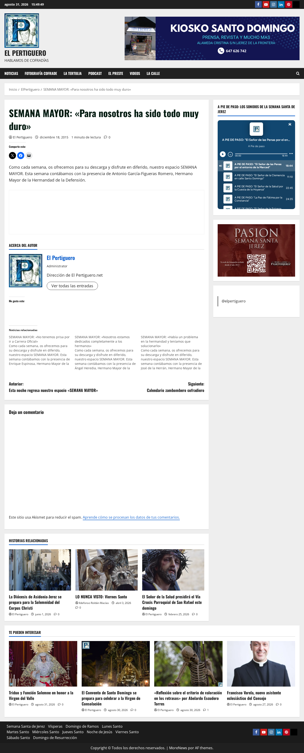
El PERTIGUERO (25, 53)
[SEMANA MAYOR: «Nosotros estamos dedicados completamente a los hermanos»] (108, 352)
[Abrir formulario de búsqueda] (298, 73)
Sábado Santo (18, 737)
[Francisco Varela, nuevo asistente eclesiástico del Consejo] (261, 663)
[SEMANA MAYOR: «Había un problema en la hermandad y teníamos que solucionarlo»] (174, 352)
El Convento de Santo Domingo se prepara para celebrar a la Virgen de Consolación (111, 698)
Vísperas (55, 726)
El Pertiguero (22, 137)
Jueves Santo (73, 731)
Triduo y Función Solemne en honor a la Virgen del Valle (41, 695)
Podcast (95, 73)
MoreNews (178, 747)
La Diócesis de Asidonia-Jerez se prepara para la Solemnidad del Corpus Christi (35, 602)
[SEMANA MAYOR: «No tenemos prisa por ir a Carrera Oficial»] (42, 350)
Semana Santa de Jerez (26, 726)
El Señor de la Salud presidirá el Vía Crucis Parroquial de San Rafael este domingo (172, 602)
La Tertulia (73, 73)
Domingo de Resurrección (55, 737)
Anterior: (53, 387)
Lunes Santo (112, 726)
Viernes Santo (127, 731)
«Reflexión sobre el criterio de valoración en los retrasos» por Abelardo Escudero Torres (188, 698)
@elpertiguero (234, 301)
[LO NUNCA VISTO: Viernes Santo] (106, 570)
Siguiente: (175, 387)
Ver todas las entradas (72, 285)
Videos (135, 73)
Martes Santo (18, 731)
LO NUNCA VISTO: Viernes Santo (101, 596)
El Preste (115, 73)
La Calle (153, 73)
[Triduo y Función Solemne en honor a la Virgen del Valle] (43, 663)
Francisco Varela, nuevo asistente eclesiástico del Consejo (254, 695)
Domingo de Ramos (82, 726)
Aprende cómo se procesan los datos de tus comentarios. (131, 517)
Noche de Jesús (99, 731)
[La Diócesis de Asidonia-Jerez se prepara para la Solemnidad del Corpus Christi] (40, 570)
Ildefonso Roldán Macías (94, 603)
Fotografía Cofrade (41, 73)
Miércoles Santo (45, 731)
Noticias (11, 73)
